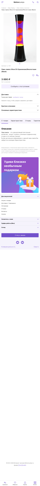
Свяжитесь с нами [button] (7, 219)
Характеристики (17, 121)
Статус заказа (20, 235)
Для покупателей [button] (6, 196)
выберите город (18, 97)
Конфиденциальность (8, 247)
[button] (33, 2)
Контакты (4, 211)
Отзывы (28, 121)
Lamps (19, 2)
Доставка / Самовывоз (8, 203)
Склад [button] (3, 227)
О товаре (4, 121)
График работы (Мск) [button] (8, 223)
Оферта (36, 247)
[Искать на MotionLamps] (38, 2)
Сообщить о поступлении (20, 86)
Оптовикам (4, 206)
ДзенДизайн (22, 465)
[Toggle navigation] (8, 2)
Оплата (3, 214)
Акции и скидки (6, 200)
